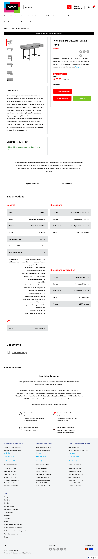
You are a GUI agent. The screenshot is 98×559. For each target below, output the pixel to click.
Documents (67, 183)
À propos (7, 497)
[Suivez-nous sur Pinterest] (57, 549)
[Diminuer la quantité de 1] (63, 84)
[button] (93, 557)
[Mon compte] (89, 7)
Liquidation (61, 16)
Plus (31, 22)
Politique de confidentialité (13, 528)
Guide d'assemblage (19, 353)
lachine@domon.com (43, 461)
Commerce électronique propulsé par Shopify (17, 553)
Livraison (7, 518)
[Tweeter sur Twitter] (88, 51)
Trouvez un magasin (63, 91)
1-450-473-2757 (74, 457)
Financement (8, 512)
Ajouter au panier (62, 98)
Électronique (36, 16)
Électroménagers (21, 16)
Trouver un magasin (74, 16)
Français (7, 546)
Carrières (7, 500)
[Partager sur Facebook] (80, 51)
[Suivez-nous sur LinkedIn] (65, 549)
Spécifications (32, 183)
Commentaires (9, 506)
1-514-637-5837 (41, 457)
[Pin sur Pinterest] (84, 51)
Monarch (56, 49)
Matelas (49, 16)
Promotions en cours (11, 22)
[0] (92, 7)
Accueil (6, 28)
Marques (24, 22)
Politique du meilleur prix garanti (15, 531)
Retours (6, 537)
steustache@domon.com (77, 461)
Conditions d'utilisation (11, 509)
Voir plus (78, 67)
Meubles (6, 16)
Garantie (7, 515)
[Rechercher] (69, 7)
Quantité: (56, 84)
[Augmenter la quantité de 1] (73, 84)
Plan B (6, 521)
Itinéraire (7, 453)
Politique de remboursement (13, 525)
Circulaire (7, 503)
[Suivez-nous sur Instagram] (54, 549)
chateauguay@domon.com (13, 461)
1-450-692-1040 (9, 457)
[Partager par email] (80, 55)
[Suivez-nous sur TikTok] (61, 549)
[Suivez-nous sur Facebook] (50, 549)
